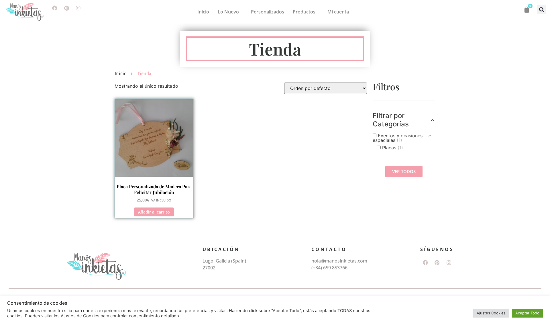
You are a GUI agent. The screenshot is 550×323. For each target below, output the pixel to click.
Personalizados (267, 12)
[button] (541, 9)
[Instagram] (78, 8)
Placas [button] (392, 147)
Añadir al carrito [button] (154, 212)
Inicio (203, 12)
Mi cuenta (338, 12)
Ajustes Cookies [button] (491, 313)
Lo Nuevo (228, 12)
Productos (304, 12)
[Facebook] (55, 8)
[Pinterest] (66, 8)
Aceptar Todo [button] (527, 313)
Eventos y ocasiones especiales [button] (398, 138)
